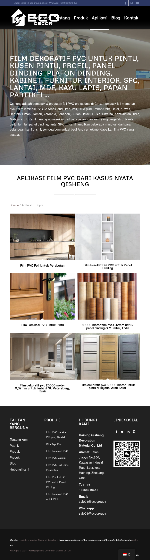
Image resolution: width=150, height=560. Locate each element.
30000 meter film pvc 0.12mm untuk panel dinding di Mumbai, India (107, 326)
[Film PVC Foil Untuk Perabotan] (42, 237)
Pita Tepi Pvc (54, 444)
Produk (15, 451)
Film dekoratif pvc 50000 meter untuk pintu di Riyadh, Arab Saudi (107, 386)
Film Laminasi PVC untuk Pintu (42, 325)
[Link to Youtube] (137, 3)
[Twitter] (122, 432)
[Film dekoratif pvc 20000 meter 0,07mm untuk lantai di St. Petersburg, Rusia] (42, 356)
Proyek (15, 457)
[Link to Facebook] (125, 3)
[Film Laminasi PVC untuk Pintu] (42, 296)
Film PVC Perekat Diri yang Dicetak (56, 434)
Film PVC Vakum (56, 458)
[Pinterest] (134, 432)
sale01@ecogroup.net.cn (34, 3)
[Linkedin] (128, 432)
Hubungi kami (19, 469)
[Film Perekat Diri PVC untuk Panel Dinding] (107, 237)
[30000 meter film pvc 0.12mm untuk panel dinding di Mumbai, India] (107, 296)
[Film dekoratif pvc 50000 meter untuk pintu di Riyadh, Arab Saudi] (107, 356)
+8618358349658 (68, 3)
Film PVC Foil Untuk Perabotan (42, 265)
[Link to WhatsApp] (131, 3)
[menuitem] (41, 17)
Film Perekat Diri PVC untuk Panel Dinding (107, 266)
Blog (13, 463)
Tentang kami (19, 439)
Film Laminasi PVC (57, 451)
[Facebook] (116, 432)
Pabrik (14, 445)
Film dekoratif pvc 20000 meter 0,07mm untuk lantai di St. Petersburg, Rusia (42, 388)
